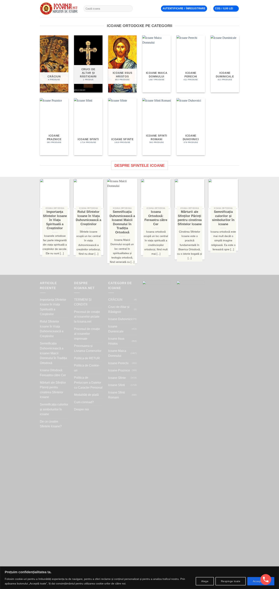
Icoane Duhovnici (120, 319)
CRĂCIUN (115, 299)
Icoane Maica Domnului (117, 353)
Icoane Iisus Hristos (116, 341)
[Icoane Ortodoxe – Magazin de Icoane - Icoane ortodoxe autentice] (59, 8)
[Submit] (129, 8)
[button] (184, 9)
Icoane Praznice (119, 370)
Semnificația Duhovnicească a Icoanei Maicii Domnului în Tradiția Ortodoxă (53, 353)
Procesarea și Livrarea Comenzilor (87, 348)
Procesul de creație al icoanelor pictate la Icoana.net (87, 316)
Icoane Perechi (118, 363)
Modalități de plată (86, 394)
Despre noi (81, 409)
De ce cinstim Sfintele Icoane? (51, 424)
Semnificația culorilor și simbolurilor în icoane (54, 409)
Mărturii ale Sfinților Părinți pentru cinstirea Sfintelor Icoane (53, 390)
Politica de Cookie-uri (87, 368)
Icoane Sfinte (117, 377)
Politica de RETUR (87, 358)
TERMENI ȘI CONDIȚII (82, 302)
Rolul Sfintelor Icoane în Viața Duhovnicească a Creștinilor (51, 329)
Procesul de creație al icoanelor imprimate (87, 333)
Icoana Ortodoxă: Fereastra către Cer (53, 373)
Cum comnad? (84, 402)
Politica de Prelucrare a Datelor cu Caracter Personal (88, 382)
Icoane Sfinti (116, 385)
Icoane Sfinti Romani (116, 395)
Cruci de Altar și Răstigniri (118, 309)
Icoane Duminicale (116, 329)
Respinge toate (230, 581)
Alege (204, 581)
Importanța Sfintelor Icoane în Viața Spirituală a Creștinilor (53, 307)
